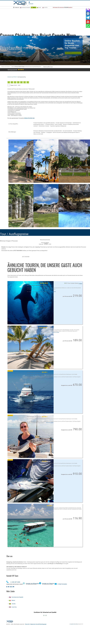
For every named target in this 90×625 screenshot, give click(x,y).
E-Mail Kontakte (62, 584)
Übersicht (27, 624)
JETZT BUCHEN (25, 256)
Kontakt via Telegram (48, 583)
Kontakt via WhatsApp (32, 583)
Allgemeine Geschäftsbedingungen (38, 624)
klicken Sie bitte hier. (29, 118)
